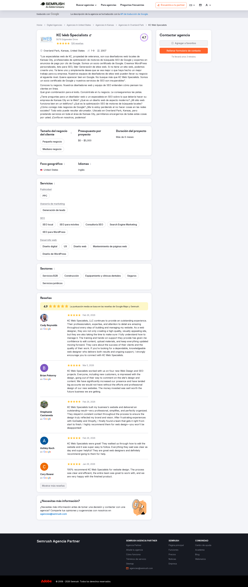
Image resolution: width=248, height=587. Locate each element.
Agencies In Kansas (105, 25)
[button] (192, 5)
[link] (108, 5)
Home (39, 25)
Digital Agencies (54, 25)
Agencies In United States (79, 25)
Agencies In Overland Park (131, 25)
